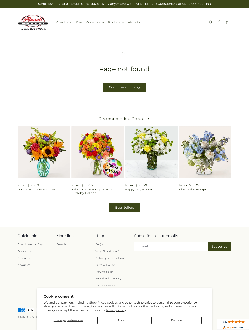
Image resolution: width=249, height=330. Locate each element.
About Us (24, 265)
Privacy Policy (116, 310)
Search (61, 244)
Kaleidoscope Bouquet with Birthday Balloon (91, 191)
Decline (176, 320)
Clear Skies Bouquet (194, 189)
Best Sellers (124, 207)
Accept (122, 320)
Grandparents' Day (30, 244)
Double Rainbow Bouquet (36, 189)
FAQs (99, 244)
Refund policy (104, 271)
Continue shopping (124, 87)
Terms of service (106, 285)
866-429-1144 (201, 4)
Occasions (25, 251)
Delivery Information (109, 258)
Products (24, 258)
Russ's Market (35, 317)
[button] (95, 22)
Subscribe (219, 246)
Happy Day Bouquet (140, 189)
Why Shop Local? (107, 251)
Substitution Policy (108, 278)
